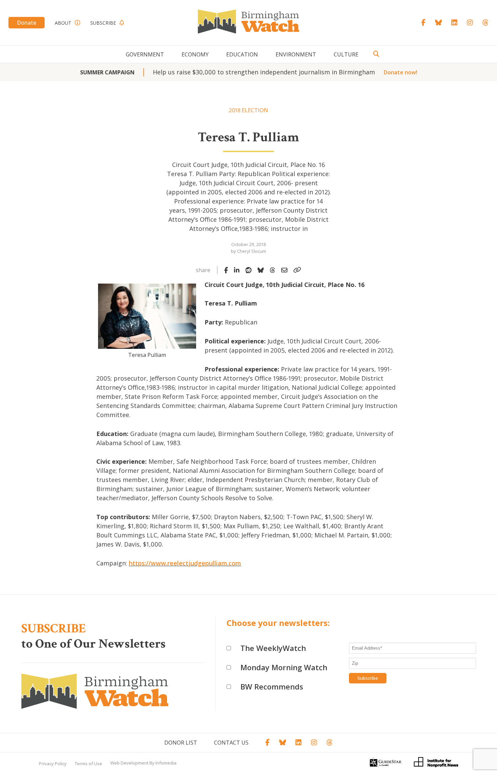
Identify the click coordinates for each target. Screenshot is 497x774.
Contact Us (231, 742)
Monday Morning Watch (283, 667)
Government (145, 54)
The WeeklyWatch (273, 648)
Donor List (180, 742)
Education (242, 54)
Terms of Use (88, 763)
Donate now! (400, 72)
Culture (346, 54)
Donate (26, 22)
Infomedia (166, 763)
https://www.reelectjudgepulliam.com (185, 563)
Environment (296, 54)
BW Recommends (271, 686)
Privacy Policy (53, 763)
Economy (195, 54)
